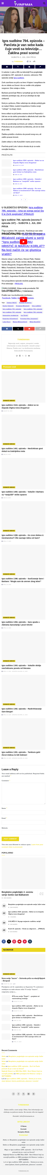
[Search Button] (44, 3)
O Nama (23, 1126)
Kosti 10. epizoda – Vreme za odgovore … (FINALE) (26, 929)
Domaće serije (9, 400)
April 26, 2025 (7, 584)
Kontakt (23, 1129)
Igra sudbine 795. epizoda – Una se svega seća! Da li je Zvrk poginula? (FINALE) (23, 210)
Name (4, 808)
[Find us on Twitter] (9, 941)
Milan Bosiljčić (35, 322)
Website (5, 828)
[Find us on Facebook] (4, 941)
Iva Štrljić (24, 315)
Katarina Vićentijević (10, 318)
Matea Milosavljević (20, 322)
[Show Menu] (3, 3)
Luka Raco (6, 322)
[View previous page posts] (21, 199)
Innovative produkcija (10, 315)
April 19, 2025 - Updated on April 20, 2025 (15, 758)
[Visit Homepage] (23, 3)
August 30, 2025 (19, 165)
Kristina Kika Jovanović (29, 318)
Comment (6, 781)
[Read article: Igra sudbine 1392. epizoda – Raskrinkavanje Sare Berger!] (23, 690)
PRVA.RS (19, 284)
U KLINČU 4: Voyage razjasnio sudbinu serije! (24, 921)
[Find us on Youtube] (19, 941)
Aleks (4, 1056)
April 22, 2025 (7, 628)
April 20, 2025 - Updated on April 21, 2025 (15, 714)
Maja (3, 1066)
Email (4, 818)
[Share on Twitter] (18, 67)
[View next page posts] (25, 199)
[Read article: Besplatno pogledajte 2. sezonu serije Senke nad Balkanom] (23, 873)
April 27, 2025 (18, 195)
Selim (4, 1061)
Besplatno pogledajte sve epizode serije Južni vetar (26, 904)
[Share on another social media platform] (40, 67)
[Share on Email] (29, 67)
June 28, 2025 (18, 174)
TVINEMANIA (18, 61)
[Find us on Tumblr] (30, 941)
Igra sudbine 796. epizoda (33, 312)
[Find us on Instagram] (14, 941)
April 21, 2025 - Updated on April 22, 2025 (15, 671)
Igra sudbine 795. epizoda (12, 312)
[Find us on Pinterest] (25, 941)
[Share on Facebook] (7, 67)
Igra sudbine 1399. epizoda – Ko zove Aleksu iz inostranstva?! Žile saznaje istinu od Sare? (29, 191)
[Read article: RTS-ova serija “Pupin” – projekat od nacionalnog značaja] (6, 998)
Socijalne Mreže (23, 1132)
